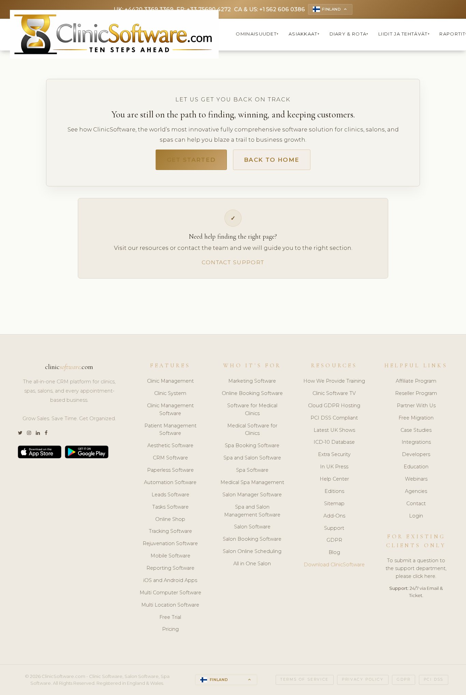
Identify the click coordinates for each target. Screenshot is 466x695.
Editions (334, 491)
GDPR (334, 540)
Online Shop (170, 519)
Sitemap (334, 503)
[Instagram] (29, 433)
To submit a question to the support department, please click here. (416, 568)
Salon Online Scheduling (252, 551)
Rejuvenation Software (170, 543)
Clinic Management (170, 381)
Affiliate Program (416, 381)
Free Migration (416, 418)
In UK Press (334, 467)
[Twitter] (20, 433)
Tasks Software (170, 507)
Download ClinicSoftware (334, 565)
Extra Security (334, 454)
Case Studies (416, 430)
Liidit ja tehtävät (404, 34)
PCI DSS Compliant (334, 418)
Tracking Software (170, 531)
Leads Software (170, 495)
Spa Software (252, 470)
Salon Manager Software (252, 495)
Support (334, 528)
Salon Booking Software (252, 539)
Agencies (416, 491)
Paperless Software (170, 470)
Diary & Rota (349, 34)
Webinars (416, 479)
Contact (416, 503)
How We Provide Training (334, 381)
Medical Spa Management (252, 482)
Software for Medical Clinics (252, 409)
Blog (334, 552)
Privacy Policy (362, 679)
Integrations (416, 442)
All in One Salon (252, 564)
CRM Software (170, 458)
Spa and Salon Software (252, 458)
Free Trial (170, 617)
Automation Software (170, 482)
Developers (416, 454)
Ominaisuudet (257, 34)
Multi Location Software (170, 605)
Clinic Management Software (170, 409)
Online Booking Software (252, 393)
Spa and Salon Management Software (252, 511)
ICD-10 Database (334, 442)
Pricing (170, 629)
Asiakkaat (304, 34)
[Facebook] (46, 433)
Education (416, 467)
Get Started (191, 159)
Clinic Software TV (334, 393)
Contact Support (233, 262)
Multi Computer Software (170, 593)
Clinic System (170, 393)
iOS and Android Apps (170, 580)
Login (416, 516)
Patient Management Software (170, 430)
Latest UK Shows (334, 430)
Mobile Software (170, 556)
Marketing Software (252, 381)
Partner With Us (416, 405)
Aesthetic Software (170, 445)
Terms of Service (304, 679)
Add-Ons (334, 516)
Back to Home (271, 159)
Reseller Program (416, 393)
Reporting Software (170, 568)
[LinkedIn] (38, 433)
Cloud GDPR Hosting (334, 405)
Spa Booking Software (252, 445)
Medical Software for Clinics (252, 430)
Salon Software (252, 527)
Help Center (334, 479)
